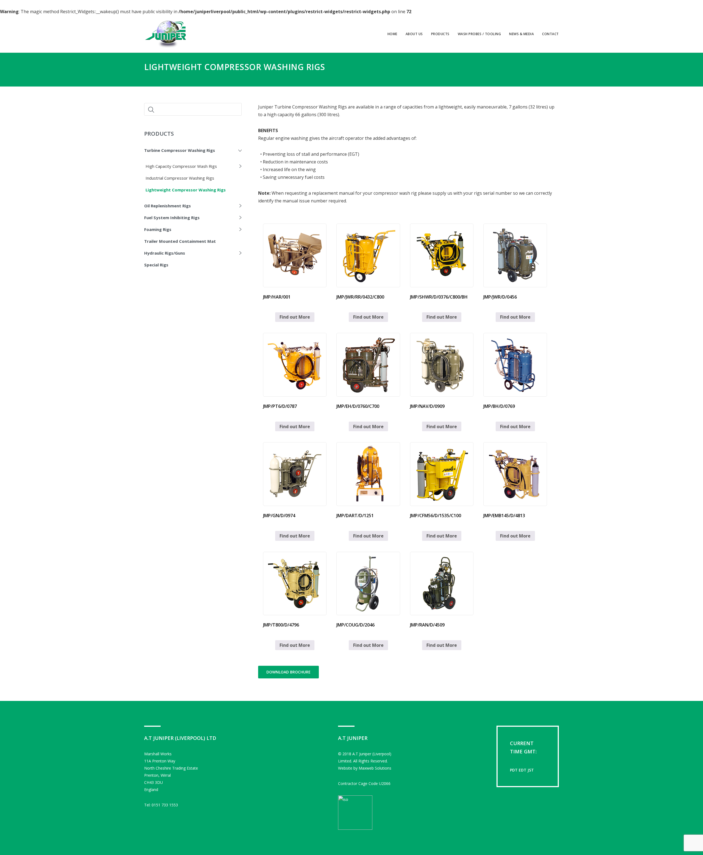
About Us (414, 34)
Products (440, 34)
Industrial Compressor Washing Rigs (180, 178)
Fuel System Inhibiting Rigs (172, 217)
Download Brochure (288, 672)
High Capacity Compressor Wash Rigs (181, 166)
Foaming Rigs (157, 229)
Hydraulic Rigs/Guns (164, 253)
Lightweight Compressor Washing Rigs (186, 190)
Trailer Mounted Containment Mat (180, 241)
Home (392, 34)
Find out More (295, 317)
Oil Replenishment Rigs (167, 205)
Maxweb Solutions (375, 768)
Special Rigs (156, 265)
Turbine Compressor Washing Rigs (179, 150)
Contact (550, 34)
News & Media (521, 34)
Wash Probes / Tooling (479, 34)
